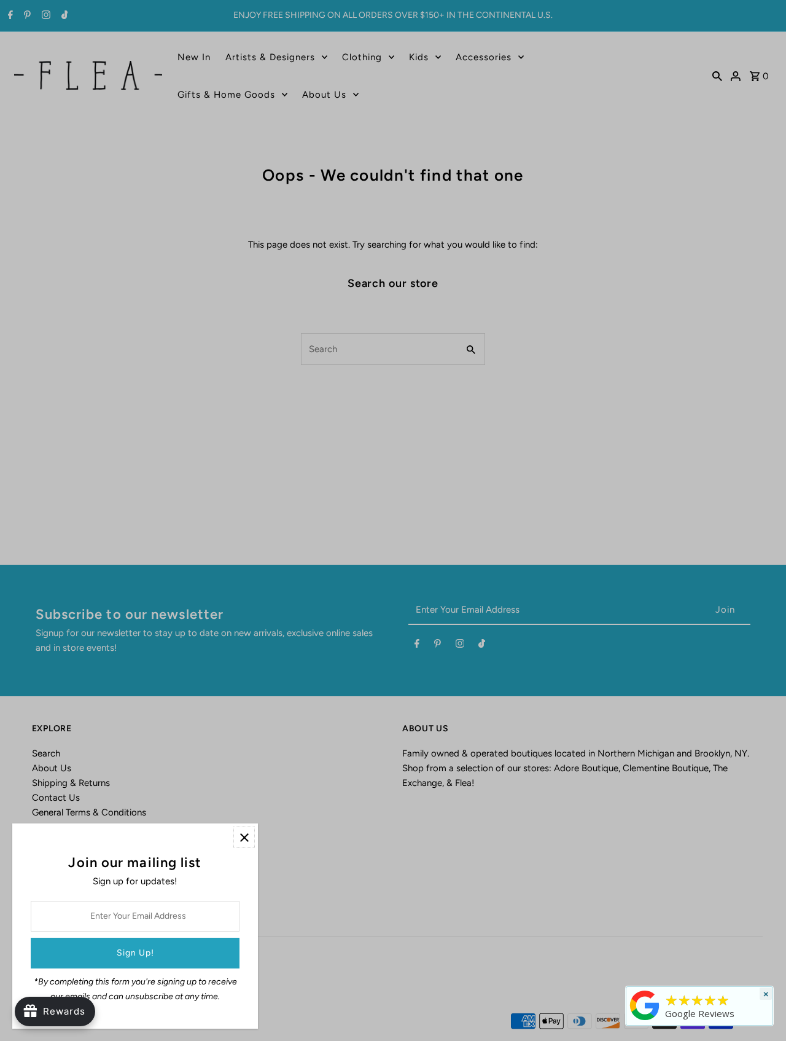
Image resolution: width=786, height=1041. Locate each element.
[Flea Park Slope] (645, 1020)
